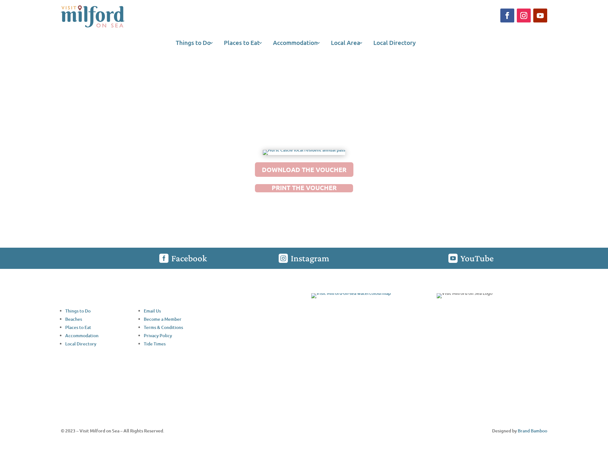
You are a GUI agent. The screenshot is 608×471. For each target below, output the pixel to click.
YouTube (477, 258)
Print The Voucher (304, 187)
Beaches (73, 319)
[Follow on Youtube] (540, 15)
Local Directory (394, 43)
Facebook (189, 258)
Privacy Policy (158, 335)
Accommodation (295, 43)
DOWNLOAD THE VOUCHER (304, 169)
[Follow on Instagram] (524, 15)
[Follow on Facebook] (507, 15)
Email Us (152, 311)
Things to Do (193, 43)
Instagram (310, 258)
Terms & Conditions (163, 327)
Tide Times (155, 344)
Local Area (345, 43)
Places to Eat (242, 43)
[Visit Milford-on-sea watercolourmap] (351, 293)
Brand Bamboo (532, 431)
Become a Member (162, 319)
